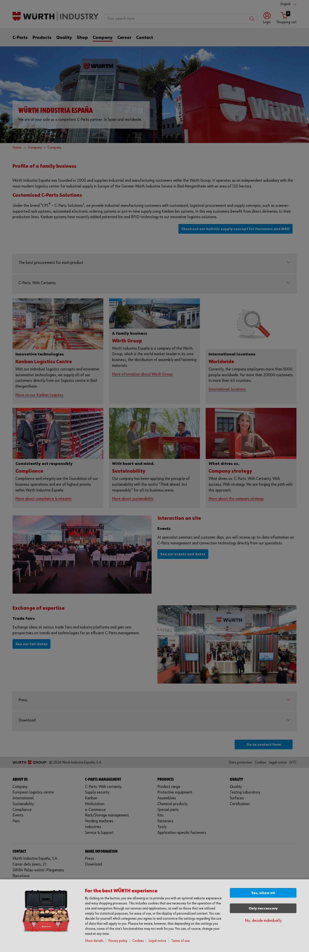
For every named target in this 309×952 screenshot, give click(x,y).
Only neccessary (263, 908)
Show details (94, 941)
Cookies (138, 941)
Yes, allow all (263, 893)
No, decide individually (263, 921)
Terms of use (180, 941)
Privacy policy (117, 941)
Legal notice (157, 941)
